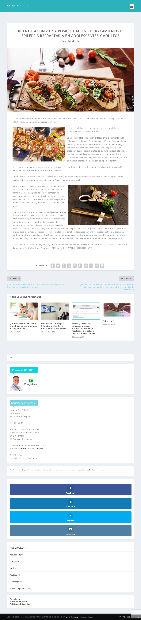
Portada (13, 575)
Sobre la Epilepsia (70, 41)
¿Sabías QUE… (16, 548)
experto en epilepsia (86, 470)
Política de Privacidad (20, 604)
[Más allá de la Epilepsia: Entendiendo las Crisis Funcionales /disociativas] (55, 311)
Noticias (13, 568)
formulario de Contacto (32, 448)
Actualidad (15, 554)
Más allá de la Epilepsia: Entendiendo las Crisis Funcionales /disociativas (53, 326)
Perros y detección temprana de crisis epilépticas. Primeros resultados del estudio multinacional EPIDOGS (83, 328)
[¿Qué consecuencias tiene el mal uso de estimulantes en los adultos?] (24, 311)
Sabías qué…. (109, 321)
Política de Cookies (19, 601)
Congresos (15, 561)
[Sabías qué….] (117, 310)
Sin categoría (16, 581)
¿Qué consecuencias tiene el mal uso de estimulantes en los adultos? (23, 326)
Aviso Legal (15, 599)
